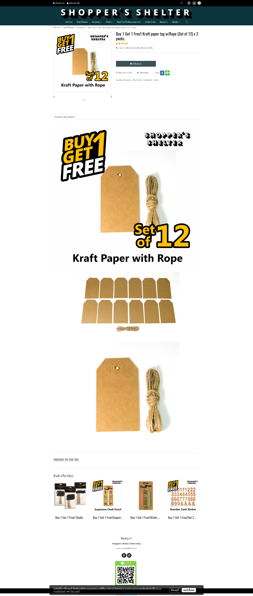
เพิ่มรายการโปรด (125, 73)
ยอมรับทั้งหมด (188, 590)
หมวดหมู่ (96, 22)
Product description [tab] (65, 116)
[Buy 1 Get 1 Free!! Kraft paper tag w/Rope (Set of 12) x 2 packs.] (82, 62)
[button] (187, 21)
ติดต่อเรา (164, 22)
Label (156, 80)
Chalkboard (148, 80)
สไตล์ (108, 22)
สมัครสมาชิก (74, 3)
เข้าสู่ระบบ (59, 3)
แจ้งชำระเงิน (150, 22)
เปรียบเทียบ (144, 73)
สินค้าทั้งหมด (82, 22)
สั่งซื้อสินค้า (137, 64)
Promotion (127, 80)
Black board (137, 80)
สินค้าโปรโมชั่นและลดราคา (129, 22)
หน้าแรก (69, 22)
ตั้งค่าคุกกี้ (175, 590)
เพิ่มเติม (175, 22)
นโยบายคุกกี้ (75, 591)
